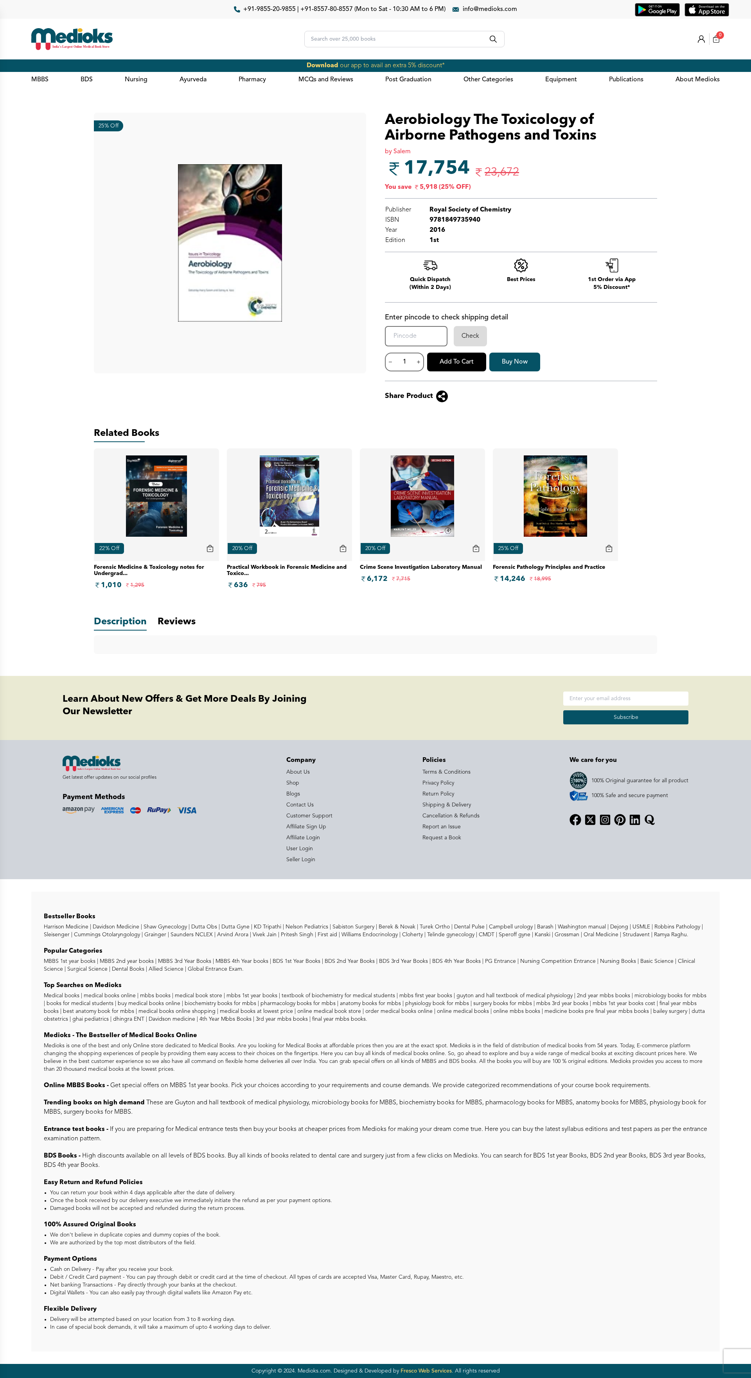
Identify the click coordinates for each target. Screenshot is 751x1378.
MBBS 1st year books (70, 961)
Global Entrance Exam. (215, 969)
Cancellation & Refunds (451, 816)
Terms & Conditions (446, 772)
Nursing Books (617, 961)
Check (470, 336)
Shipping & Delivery (446, 805)
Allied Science (165, 969)
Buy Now (515, 362)
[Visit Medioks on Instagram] (605, 820)
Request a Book (441, 837)
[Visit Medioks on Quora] (650, 820)
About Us (298, 772)
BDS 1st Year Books (295, 961)
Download (322, 66)
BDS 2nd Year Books (349, 961)
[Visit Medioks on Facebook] (575, 820)
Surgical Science (87, 969)
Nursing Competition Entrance (557, 961)
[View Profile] (701, 39)
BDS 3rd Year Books (402, 961)
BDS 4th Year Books (456, 961)
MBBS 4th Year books (241, 961)
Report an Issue (441, 827)
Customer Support (309, 816)
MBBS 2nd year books (126, 961)
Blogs (293, 794)
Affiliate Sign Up (306, 827)
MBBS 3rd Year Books (183, 961)
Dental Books (127, 969)
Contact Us (300, 805)
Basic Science (656, 961)
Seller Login (300, 859)
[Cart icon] (210, 548)
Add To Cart (457, 362)
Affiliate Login (303, 837)
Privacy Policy (438, 783)
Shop (292, 783)
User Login (299, 848)
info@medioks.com (490, 9)
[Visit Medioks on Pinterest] (620, 820)
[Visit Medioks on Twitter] (590, 820)
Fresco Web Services (426, 1371)
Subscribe (626, 717)
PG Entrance (499, 961)
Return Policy (438, 794)
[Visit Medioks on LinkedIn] (635, 820)
